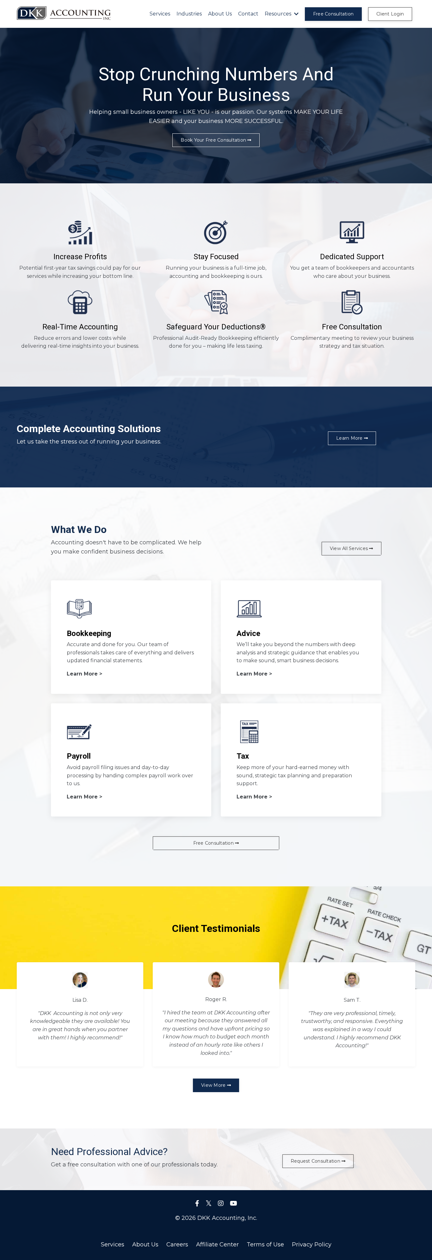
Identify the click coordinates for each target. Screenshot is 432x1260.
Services (160, 14)
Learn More (350, 438)
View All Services (349, 548)
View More (214, 1085)
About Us (220, 14)
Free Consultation (333, 14)
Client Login (390, 14)
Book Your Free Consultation (214, 140)
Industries (189, 14)
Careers (177, 1244)
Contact (248, 14)
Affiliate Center (217, 1244)
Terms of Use (265, 1244)
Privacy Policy (311, 1244)
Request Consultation (316, 1161)
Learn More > (84, 674)
